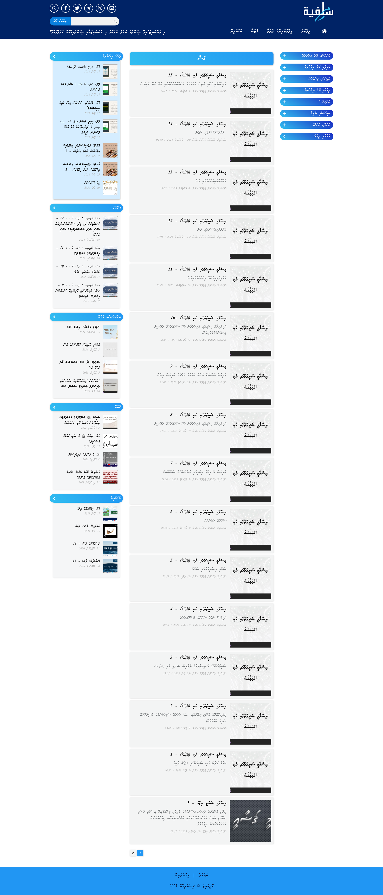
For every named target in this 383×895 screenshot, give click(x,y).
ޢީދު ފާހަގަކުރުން (92, 183)
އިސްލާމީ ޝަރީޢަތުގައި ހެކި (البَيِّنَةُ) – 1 (198, 754)
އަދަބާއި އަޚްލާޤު (321, 125)
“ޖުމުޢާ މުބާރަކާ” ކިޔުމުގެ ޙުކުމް (83, 327)
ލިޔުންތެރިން (182, 875)
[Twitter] (77, 8)
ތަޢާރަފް (203, 875)
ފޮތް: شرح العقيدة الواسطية (83, 67)
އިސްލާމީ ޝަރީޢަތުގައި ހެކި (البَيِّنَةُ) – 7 (198, 463)
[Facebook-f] (65, 8)
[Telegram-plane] (88, 8)
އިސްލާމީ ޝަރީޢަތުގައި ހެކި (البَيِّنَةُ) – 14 (197, 124)
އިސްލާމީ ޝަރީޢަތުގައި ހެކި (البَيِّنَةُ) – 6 (198, 512)
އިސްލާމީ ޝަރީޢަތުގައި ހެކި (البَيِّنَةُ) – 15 (197, 75)
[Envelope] (111, 8)
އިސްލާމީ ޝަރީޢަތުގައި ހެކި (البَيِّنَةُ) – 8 (198, 415)
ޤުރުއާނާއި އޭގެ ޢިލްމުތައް (316, 55)
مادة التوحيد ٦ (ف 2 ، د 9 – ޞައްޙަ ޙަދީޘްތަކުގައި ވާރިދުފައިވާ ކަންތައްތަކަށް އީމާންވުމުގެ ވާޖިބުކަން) (77, 291)
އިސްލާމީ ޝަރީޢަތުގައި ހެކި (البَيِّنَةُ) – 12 (197, 221)
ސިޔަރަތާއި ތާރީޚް (320, 113)
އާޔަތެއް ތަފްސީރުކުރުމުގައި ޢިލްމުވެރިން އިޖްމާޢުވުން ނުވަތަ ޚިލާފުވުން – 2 (81, 148)
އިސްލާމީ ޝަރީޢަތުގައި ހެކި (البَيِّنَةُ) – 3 (198, 657)
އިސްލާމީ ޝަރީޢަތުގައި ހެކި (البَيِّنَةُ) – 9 (198, 366)
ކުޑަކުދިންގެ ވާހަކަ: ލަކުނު (87, 526)
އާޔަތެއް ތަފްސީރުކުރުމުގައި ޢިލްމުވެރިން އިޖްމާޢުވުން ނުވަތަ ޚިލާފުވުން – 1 (81, 167)
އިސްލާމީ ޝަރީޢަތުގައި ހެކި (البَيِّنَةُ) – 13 (197, 172)
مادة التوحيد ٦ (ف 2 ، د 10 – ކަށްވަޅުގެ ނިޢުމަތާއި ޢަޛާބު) (78, 269)
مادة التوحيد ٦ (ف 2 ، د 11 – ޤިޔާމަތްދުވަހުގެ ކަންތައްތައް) (78, 250)
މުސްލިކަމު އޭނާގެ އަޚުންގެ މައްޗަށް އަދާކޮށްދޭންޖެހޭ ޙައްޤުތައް (83, 475)
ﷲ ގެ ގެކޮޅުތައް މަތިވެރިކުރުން (84, 454)
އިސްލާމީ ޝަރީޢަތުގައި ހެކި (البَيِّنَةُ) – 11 (197, 269)
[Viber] (100, 8)
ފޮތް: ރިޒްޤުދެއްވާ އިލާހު (88, 509)
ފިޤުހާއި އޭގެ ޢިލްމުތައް (317, 90)
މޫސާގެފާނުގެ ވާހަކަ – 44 (86, 544)
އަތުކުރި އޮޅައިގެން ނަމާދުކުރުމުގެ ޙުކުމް (81, 345)
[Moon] (54, 8)
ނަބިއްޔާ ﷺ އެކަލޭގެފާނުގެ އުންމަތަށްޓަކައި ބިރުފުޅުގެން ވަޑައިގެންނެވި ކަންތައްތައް (79, 420)
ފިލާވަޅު (305, 31)
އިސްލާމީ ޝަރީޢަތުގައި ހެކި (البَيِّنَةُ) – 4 (198, 609)
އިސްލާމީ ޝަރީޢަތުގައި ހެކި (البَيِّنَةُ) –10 (198, 318)
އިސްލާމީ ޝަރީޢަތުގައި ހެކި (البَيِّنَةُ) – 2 (198, 706)
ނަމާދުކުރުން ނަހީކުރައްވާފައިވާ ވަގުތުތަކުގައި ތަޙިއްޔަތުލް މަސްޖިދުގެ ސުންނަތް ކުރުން (80, 383)
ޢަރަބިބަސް (324, 102)
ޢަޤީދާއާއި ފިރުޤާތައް (319, 79)
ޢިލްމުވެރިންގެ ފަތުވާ (280, 31)
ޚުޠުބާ (254, 31)
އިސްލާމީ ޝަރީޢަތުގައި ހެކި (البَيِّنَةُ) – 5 (198, 560)
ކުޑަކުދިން (236, 31)
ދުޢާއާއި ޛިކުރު (322, 136)
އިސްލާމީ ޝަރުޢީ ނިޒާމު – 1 (206, 803)
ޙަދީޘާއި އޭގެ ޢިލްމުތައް (317, 67)
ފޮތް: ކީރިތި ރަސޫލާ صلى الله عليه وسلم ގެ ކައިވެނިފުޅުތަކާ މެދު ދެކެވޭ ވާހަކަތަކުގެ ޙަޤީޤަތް (80, 127)
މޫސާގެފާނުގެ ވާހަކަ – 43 (86, 561)
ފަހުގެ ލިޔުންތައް (111, 56)
